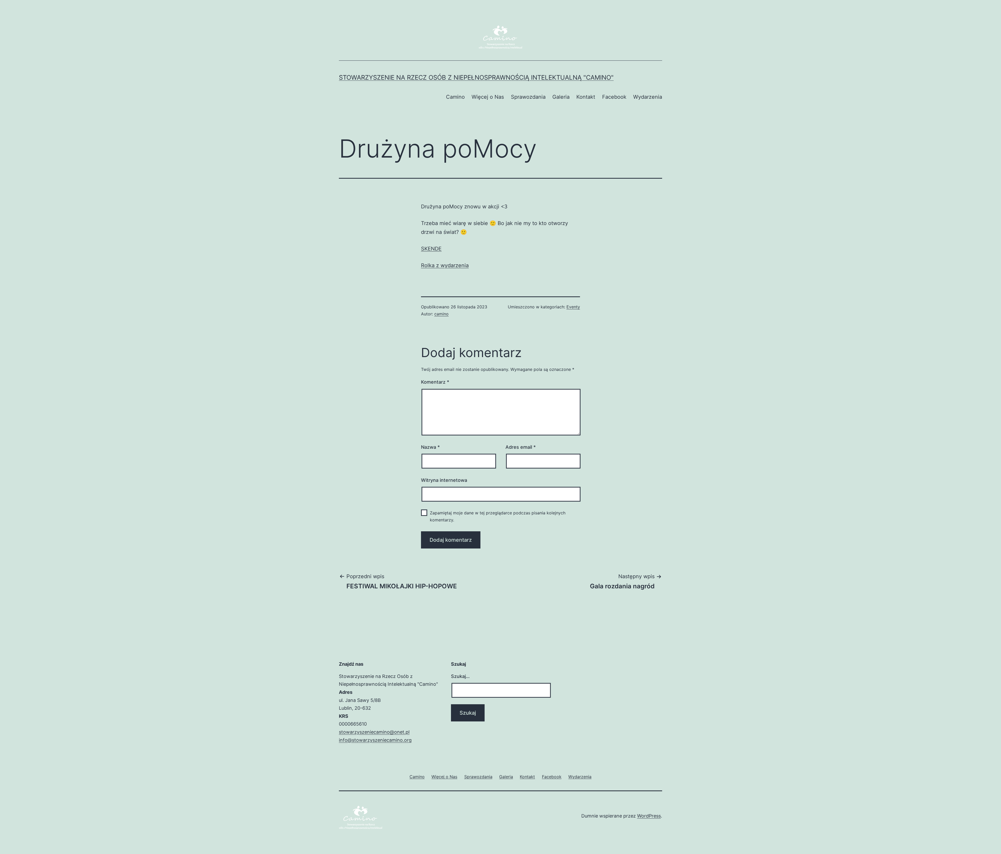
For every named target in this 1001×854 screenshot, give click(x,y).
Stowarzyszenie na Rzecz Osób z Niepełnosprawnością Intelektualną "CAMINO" (476, 77)
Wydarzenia (647, 97)
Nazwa (430, 447)
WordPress (649, 816)
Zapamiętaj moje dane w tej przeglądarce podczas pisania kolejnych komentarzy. (497, 516)
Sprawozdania (528, 97)
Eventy (573, 306)
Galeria (561, 97)
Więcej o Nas (488, 97)
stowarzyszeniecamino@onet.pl (374, 732)
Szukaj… (460, 676)
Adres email (520, 447)
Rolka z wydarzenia (445, 265)
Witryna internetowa (444, 480)
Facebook (614, 97)
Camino (455, 97)
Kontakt (585, 97)
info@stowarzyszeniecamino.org (375, 740)
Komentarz (435, 382)
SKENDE (431, 249)
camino (441, 313)
